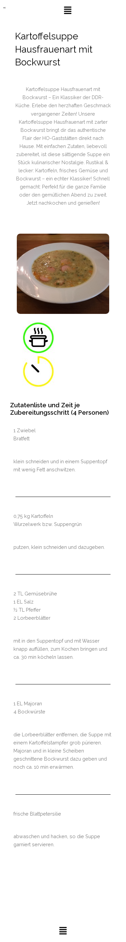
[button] (67, 10)
